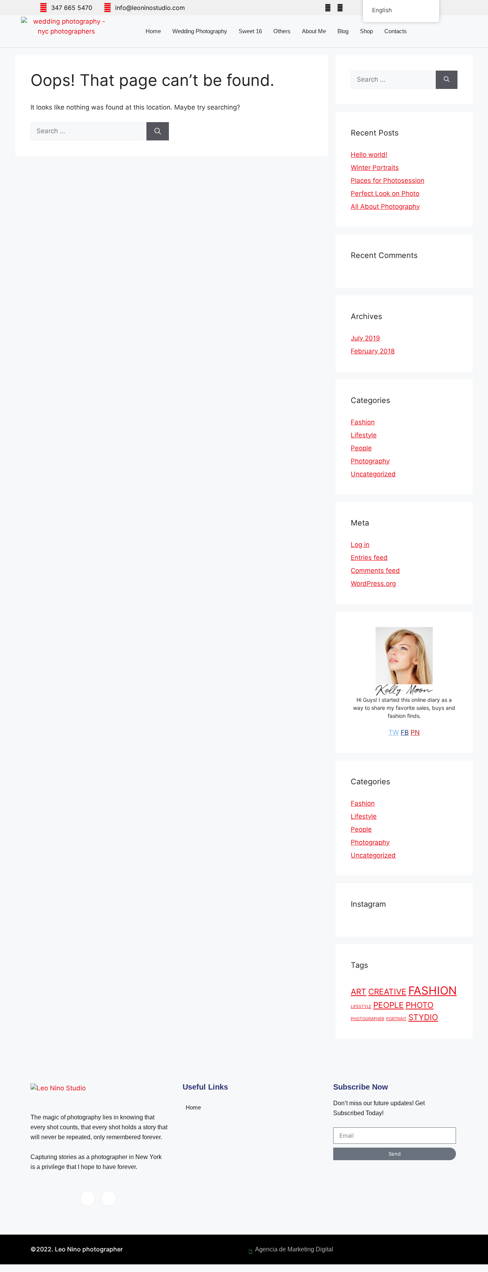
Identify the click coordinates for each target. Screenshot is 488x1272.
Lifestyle (364, 435)
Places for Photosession (387, 180)
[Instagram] (340, 8)
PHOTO (419, 1005)
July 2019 (365, 338)
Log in (360, 544)
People (361, 448)
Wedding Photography (199, 31)
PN (415, 732)
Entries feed (369, 557)
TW (393, 732)
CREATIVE (387, 991)
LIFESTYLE (361, 1006)
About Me (314, 31)
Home (153, 31)
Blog (342, 31)
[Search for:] (88, 131)
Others (282, 31)
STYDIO (423, 1017)
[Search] (157, 131)
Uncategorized (373, 474)
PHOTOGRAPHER (367, 1018)
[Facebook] (87, 1198)
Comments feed (375, 570)
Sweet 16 (250, 31)
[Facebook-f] (328, 8)
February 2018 (373, 351)
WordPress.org (373, 583)
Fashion (363, 422)
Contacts (395, 31)
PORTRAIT (396, 1018)
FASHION (432, 990)
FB (405, 732)
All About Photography (385, 206)
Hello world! (369, 154)
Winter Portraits (375, 167)
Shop (366, 31)
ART (358, 991)
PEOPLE (388, 1005)
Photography (370, 461)
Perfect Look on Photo (385, 193)
